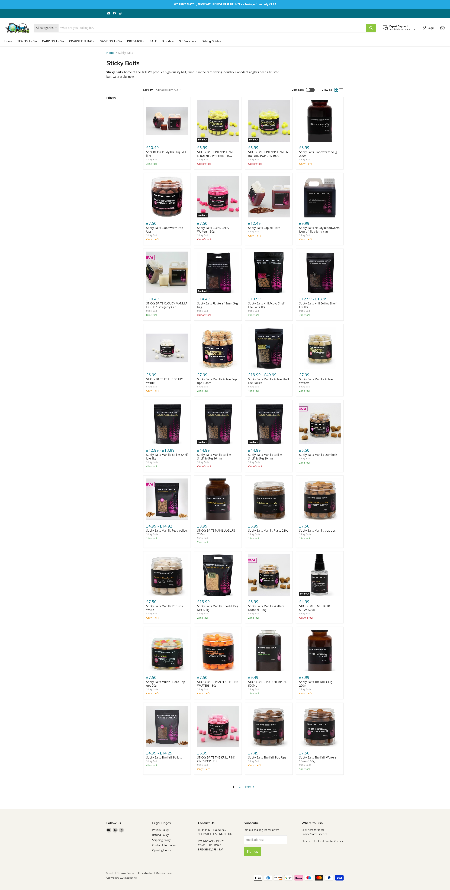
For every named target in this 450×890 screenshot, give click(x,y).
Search (109, 873)
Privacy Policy (160, 829)
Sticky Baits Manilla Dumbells (318, 455)
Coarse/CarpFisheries (314, 834)
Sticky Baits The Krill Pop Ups (267, 757)
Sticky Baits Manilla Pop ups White (164, 608)
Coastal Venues (333, 841)
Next (248, 787)
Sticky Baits (203, 462)
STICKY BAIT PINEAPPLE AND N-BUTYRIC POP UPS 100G (268, 154)
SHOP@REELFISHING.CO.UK (215, 834)
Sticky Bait (151, 159)
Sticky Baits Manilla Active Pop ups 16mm (217, 381)
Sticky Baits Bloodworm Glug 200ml (318, 154)
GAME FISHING (110, 41)
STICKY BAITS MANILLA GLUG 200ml (216, 532)
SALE (153, 41)
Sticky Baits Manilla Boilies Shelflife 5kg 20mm (265, 456)
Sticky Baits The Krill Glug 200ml (315, 683)
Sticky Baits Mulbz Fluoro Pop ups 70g (165, 683)
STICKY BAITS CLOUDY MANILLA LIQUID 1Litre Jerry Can (166, 305)
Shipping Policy (161, 840)
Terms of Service (125, 873)
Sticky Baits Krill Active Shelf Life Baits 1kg (266, 305)
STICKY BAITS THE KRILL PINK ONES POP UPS (216, 759)
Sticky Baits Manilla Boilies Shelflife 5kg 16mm (214, 456)
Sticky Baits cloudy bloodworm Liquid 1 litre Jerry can (319, 229)
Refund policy (145, 873)
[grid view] (336, 89)
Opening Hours (161, 850)
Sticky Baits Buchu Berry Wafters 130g (213, 229)
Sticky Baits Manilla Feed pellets (167, 530)
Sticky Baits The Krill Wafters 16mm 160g (317, 759)
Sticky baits (152, 462)
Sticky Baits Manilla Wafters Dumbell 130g (266, 608)
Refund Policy (160, 835)
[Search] (371, 28)
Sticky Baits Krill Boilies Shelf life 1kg (317, 305)
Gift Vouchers (187, 41)
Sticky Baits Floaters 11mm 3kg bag (217, 305)
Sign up (252, 851)
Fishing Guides (211, 41)
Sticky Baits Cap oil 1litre (264, 228)
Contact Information (164, 845)
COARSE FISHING (81, 41)
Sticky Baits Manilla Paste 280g (268, 530)
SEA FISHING (26, 41)
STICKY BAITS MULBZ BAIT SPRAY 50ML (316, 608)
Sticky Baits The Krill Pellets (164, 757)
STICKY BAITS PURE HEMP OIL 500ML (267, 683)
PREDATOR (135, 41)
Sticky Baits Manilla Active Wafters (316, 381)
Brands (167, 41)
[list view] (341, 89)
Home (8, 41)
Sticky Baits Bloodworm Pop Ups (164, 229)
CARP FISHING (52, 41)
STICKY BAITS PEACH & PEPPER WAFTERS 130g (217, 683)
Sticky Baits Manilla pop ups (317, 530)
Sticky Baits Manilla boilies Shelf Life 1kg (167, 456)
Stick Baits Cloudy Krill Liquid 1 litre (166, 154)
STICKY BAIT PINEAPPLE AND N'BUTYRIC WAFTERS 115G (215, 154)
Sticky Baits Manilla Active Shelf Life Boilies (268, 381)
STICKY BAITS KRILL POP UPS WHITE (165, 381)
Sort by (148, 89)
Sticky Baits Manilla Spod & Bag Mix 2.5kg (217, 608)
